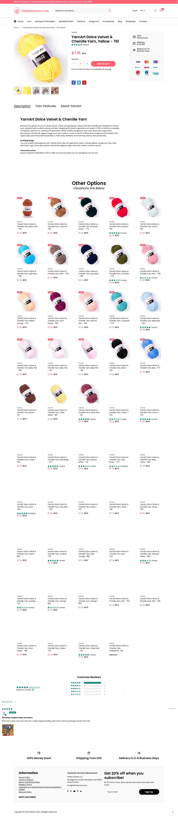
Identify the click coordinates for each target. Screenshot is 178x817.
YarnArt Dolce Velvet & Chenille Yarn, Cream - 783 (26, 459)
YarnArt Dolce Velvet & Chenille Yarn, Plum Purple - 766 (57, 320)
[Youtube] (81, 791)
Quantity (75, 59)
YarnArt (74, 32)
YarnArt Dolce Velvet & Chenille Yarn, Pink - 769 (150, 272)
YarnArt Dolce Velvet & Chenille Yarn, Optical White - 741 (88, 459)
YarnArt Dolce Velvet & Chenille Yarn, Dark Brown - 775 (118, 459)
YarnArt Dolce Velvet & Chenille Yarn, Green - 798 (118, 506)
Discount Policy (25, 792)
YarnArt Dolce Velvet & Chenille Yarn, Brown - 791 (26, 412)
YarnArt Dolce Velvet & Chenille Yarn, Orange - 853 (88, 601)
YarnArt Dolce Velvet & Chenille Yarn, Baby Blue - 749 (150, 320)
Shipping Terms (25, 784)
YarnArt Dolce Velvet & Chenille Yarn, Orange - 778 (27, 601)
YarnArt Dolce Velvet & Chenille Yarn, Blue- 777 (150, 366)
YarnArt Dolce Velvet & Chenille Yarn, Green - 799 (149, 506)
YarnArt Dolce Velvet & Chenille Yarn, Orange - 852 (58, 601)
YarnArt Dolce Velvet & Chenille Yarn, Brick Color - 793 (27, 226)
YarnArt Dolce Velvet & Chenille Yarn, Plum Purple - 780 (26, 648)
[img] (7, 709)
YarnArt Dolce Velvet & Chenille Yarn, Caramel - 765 (58, 226)
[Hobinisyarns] (31, 10)
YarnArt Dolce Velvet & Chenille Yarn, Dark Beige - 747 (58, 459)
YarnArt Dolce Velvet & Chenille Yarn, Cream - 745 (119, 412)
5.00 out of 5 (34, 687)
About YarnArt (71, 106)
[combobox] (79, 10)
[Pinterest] (84, 83)
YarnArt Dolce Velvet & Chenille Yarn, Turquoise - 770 (119, 320)
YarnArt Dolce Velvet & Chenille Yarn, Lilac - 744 (118, 554)
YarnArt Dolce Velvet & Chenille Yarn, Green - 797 (88, 506)
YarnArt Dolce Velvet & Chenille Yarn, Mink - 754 (58, 272)
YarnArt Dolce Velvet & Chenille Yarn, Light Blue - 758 (27, 273)
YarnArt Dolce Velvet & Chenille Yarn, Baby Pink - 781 (58, 368)
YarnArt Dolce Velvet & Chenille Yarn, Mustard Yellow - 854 (149, 554)
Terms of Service (26, 780)
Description (22, 106)
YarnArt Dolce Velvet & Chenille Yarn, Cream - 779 (149, 412)
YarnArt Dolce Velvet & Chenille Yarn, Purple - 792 (57, 648)
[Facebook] (74, 83)
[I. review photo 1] (8, 730)
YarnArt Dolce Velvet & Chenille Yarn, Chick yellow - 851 (57, 412)
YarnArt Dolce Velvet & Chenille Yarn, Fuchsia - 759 (119, 226)
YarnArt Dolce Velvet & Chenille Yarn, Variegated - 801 (118, 648)
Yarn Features (45, 106)
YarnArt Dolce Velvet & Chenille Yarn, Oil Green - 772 (119, 273)
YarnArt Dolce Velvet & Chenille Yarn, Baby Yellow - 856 (149, 459)
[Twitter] (79, 83)
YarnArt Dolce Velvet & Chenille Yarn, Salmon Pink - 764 (88, 320)
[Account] (155, 11)
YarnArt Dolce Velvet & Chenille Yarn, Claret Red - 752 (88, 648)
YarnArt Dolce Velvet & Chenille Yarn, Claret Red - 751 (88, 412)
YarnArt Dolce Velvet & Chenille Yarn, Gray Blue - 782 (58, 506)
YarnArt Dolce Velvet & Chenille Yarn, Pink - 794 (119, 599)
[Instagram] (71, 791)
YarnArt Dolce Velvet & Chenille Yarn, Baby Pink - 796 (88, 368)
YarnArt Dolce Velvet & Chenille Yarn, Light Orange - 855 (88, 554)
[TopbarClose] (176, 2)
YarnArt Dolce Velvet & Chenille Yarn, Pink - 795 (150, 599)
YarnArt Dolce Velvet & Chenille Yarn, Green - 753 (149, 226)
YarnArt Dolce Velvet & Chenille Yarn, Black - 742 (118, 368)
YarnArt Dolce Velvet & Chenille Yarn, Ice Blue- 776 (57, 554)
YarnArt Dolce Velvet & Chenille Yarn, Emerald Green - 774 (88, 226)
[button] (77, 45)
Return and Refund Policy (29, 782)
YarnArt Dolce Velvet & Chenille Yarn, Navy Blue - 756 (88, 273)
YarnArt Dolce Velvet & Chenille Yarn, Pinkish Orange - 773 (26, 320)
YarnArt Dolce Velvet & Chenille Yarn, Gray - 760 (26, 506)
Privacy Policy (24, 777)
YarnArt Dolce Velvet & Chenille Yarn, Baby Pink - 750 (27, 368)
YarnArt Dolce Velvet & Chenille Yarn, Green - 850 (26, 554)
